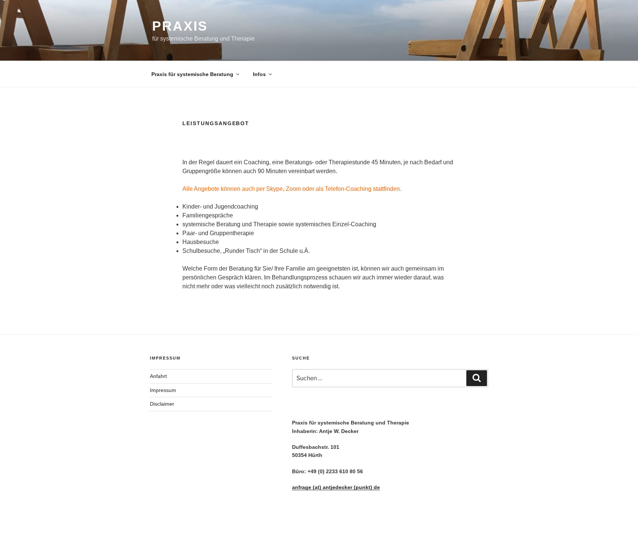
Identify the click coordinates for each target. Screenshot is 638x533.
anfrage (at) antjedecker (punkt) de (336, 487)
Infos (259, 74)
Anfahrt (158, 376)
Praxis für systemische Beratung (192, 74)
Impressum (163, 390)
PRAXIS (180, 26)
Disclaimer (162, 404)
